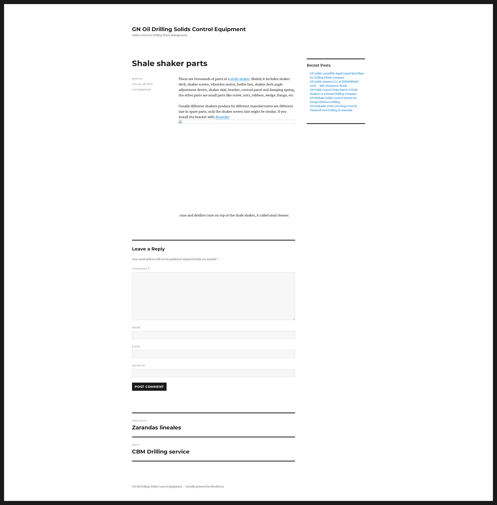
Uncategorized (141, 89)
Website (138, 365)
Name (136, 327)
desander (222, 117)
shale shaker (240, 79)
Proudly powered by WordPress (205, 486)
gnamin (137, 78)
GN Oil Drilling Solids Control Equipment (189, 29)
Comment (141, 268)
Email (136, 346)
